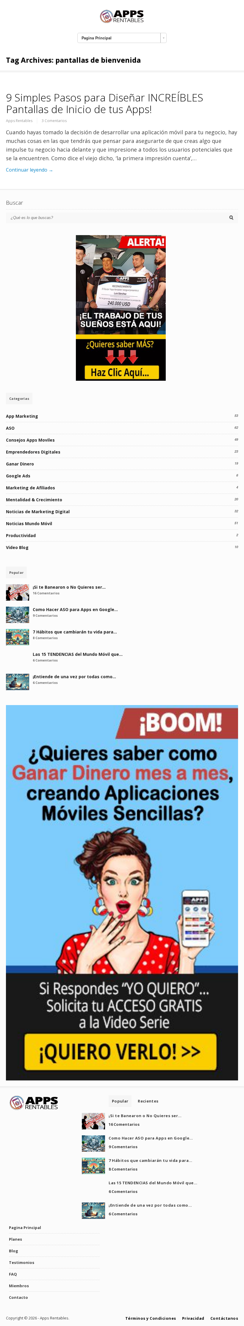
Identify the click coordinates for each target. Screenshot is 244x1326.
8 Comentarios (45, 638)
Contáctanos (224, 1318)
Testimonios (21, 1262)
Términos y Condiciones (150, 1318)
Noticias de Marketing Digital (38, 511)
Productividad (21, 535)
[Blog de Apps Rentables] (122, 22)
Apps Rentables (19, 120)
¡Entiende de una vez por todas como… (74, 676)
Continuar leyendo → (29, 169)
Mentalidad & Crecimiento (34, 499)
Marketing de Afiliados (30, 488)
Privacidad (193, 1318)
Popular (16, 572)
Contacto (18, 1297)
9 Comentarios (45, 615)
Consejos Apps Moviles (30, 440)
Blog (13, 1250)
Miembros (19, 1285)
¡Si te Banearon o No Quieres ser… (69, 587)
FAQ (13, 1274)
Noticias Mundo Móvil (29, 523)
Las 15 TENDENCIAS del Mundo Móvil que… (78, 654)
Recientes (148, 1101)
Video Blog (17, 547)
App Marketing (22, 416)
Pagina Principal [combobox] (97, 38)
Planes (15, 1239)
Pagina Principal (25, 1227)
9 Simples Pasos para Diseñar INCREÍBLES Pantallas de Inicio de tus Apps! (104, 103)
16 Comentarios (46, 593)
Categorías (19, 398)
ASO (10, 428)
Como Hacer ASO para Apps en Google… (75, 609)
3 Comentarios (54, 120)
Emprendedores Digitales (33, 452)
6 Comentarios (45, 660)
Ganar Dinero (20, 464)
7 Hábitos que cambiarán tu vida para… (75, 632)
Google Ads (18, 476)
